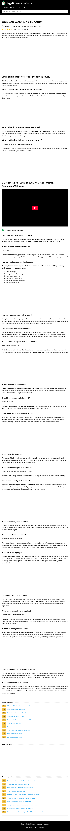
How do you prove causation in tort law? (18, 726)
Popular (12, 7)
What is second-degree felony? (16, 709)
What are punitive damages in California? (19, 730)
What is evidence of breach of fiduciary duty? (20, 787)
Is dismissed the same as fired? (16, 713)
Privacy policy (39, 827)
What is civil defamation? (14, 723)
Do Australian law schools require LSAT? (19, 720)
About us (29, 827)
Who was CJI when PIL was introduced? (18, 706)
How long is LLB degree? (14, 737)
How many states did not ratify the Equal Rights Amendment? (25, 812)
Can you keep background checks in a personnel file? (22, 805)
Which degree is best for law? (15, 716)
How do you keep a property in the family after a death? (23, 794)
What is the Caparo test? (14, 733)
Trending (5, 7)
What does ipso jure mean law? (16, 791)
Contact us (21, 7)
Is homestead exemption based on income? (20, 808)
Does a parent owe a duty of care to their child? (21, 780)
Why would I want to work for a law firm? (19, 784)
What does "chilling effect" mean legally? (19, 801)
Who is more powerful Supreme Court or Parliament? (22, 798)
